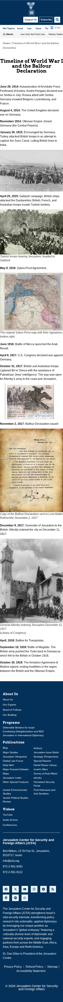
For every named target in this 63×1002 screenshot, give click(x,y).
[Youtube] (25, 889)
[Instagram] (34, 889)
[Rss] (53, 889)
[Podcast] (6, 898)
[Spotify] (15, 898)
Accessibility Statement (30, 970)
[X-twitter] (15, 889)
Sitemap (52, 966)
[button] (32, 13)
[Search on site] (57, 20)
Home (6, 43)
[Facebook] (6, 889)
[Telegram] (43, 889)
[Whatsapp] (25, 898)
